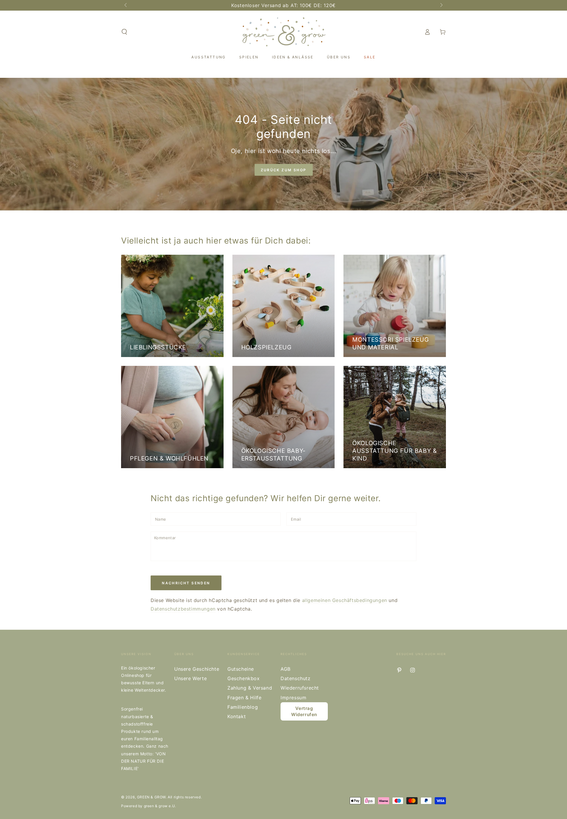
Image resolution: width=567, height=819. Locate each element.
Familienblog (242, 707)
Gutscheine (240, 669)
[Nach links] (126, 5)
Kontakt (236, 716)
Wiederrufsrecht (300, 688)
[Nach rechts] (441, 5)
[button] (124, 31)
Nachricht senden (186, 583)
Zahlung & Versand (249, 688)
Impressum (293, 697)
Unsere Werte (190, 678)
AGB (286, 669)
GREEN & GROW (151, 797)
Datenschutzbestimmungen (183, 609)
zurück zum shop (284, 170)
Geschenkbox (243, 678)
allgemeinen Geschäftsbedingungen (344, 600)
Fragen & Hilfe (244, 697)
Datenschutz (296, 678)
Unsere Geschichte (196, 669)
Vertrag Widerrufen (304, 711)
